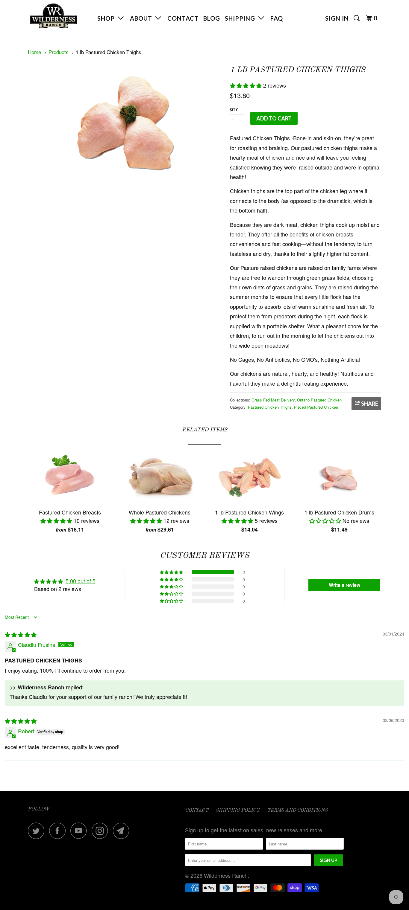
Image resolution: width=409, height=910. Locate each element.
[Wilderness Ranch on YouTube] (80, 830)
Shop (107, 18)
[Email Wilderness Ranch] (123, 830)
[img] (21, 634)
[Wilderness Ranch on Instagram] (101, 830)
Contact (183, 18)
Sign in (337, 18)
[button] (246, 85)
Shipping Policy (238, 810)
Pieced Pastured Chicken (316, 407)
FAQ (276, 18)
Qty (234, 109)
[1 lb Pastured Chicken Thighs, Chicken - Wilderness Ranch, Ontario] (126, 122)
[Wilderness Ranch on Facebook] (59, 830)
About (142, 18)
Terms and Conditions (297, 810)
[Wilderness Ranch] (58, 15)
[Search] (357, 18)
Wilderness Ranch (226, 875)
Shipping (241, 18)
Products (59, 52)
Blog (211, 18)
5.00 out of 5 (81, 581)
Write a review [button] (344, 584)
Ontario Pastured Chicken (319, 400)
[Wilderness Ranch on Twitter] (38, 830)
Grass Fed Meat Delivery (273, 400)
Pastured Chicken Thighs (270, 407)
